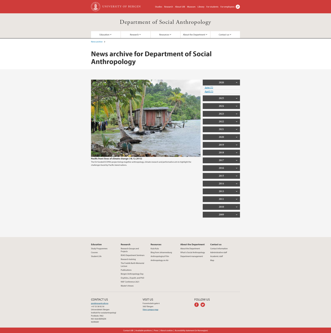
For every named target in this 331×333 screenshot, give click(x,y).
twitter (204, 305)
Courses (94, 252)
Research (168, 6)
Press (156, 330)
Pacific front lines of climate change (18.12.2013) (116, 158)
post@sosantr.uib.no (99, 303)
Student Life (96, 256)
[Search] (238, 6)
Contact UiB (128, 330)
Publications (126, 270)
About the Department (194, 34)
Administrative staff (218, 252)
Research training (128, 259)
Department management (191, 256)
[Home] (96, 6)
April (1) (209, 91)
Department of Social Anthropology (165, 22)
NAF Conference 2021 (130, 281)
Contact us (224, 34)
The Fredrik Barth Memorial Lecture (132, 264)
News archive (97, 41)
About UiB (180, 6)
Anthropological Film (160, 256)
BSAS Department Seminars (132, 255)
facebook (197, 305)
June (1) (209, 87)
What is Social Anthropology (192, 252)
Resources (164, 34)
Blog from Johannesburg (161, 252)
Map (212, 260)
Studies (158, 6)
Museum (191, 6)
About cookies (166, 330)
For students (212, 6)
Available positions (143, 330)
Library (201, 6)
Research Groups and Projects (130, 250)
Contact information (219, 248)
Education (104, 34)
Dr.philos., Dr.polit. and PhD (132, 278)
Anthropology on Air (159, 260)
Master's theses (127, 285)
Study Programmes (99, 248)
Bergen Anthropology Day (132, 274)
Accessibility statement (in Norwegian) (191, 330)
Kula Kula (155, 248)
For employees (227, 6)
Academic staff (216, 256)
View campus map (150, 309)
